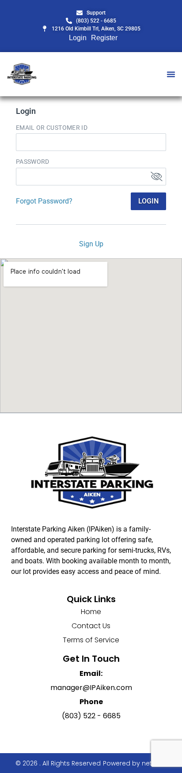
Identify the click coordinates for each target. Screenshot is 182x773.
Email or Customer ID (51, 127)
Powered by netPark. (135, 763)
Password (32, 161)
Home (91, 612)
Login (78, 37)
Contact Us (91, 626)
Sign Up (91, 244)
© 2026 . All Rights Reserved (58, 763)
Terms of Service (91, 640)
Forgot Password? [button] (44, 201)
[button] (171, 74)
